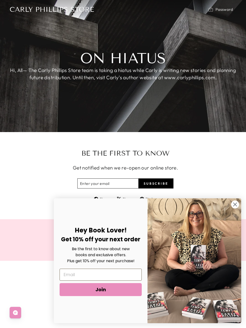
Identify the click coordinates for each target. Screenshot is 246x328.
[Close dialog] (235, 204)
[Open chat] (15, 312)
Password (224, 9)
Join (100, 289)
